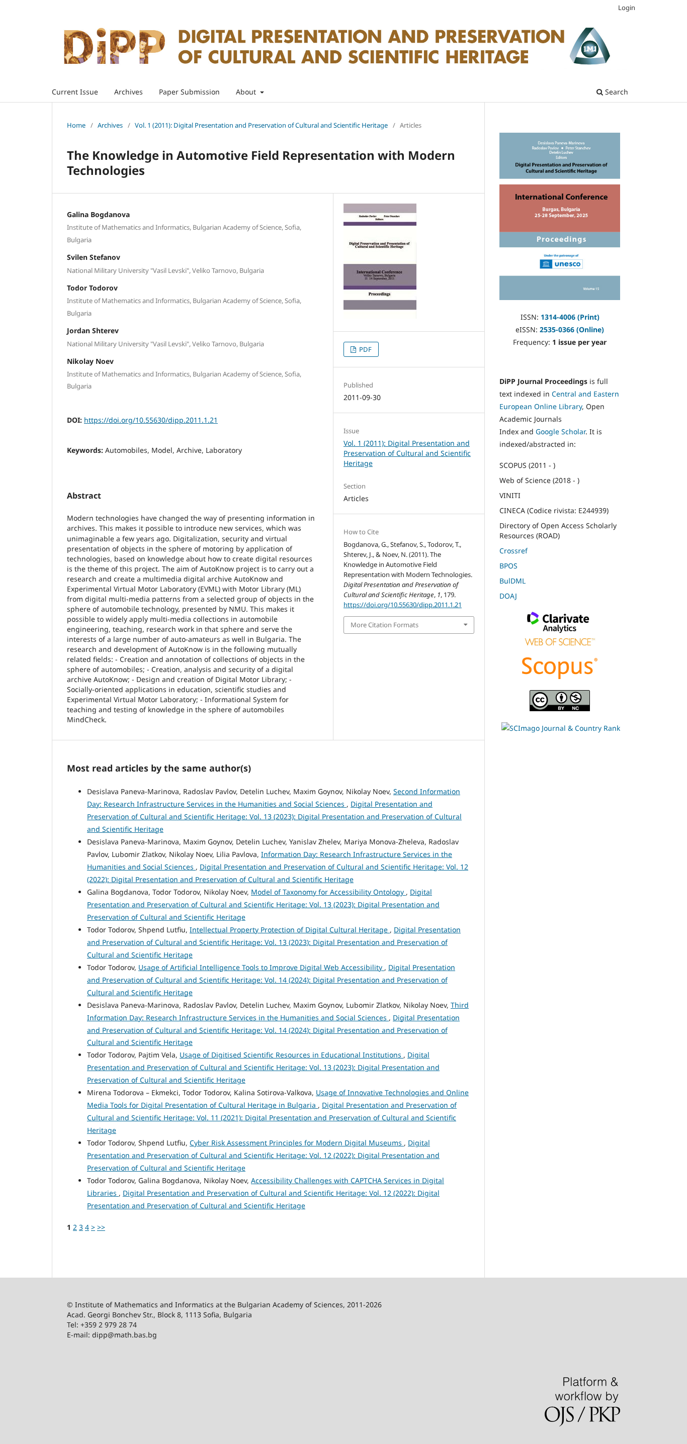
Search (615, 92)
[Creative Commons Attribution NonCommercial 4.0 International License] (560, 708)
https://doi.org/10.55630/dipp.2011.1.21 (151, 420)
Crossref (513, 550)
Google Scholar (560, 431)
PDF (365, 349)
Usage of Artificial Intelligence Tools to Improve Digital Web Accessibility (261, 967)
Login (626, 7)
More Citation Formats (384, 624)
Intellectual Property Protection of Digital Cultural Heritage (290, 929)
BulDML (512, 581)
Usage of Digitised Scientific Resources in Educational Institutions (291, 1055)
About (247, 92)
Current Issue (75, 92)
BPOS (508, 565)
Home (76, 125)
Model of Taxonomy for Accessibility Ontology (328, 892)
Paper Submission (189, 92)
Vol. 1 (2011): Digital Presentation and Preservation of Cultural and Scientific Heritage (261, 125)
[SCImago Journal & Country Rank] (560, 728)
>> (101, 1227)
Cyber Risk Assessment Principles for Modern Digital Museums (297, 1142)
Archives (128, 92)
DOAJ (508, 596)
